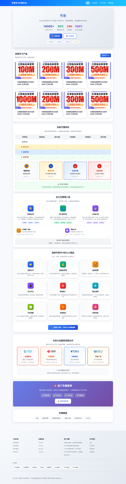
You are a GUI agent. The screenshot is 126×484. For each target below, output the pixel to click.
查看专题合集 (63, 401)
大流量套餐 (26, 467)
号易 (37, 418)
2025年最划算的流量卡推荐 (71, 445)
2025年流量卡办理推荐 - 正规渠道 (73, 452)
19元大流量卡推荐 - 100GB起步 (72, 448)
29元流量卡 (57, 467)
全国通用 (49, 467)
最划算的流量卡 (56, 418)
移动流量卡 (16, 448)
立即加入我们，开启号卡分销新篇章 (63, 327)
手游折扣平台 (78, 418)
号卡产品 (102, 3)
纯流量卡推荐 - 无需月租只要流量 (73, 442)
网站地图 (92, 452)
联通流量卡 (16, 442)
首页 (87, 3)
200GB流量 (75, 467)
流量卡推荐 (45, 418)
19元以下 (40, 442)
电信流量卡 (16, 445)
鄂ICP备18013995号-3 (55, 478)
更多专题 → (67, 455)
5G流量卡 (34, 467)
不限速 (41, 467)
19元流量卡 (17, 467)
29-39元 (40, 448)
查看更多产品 (105, 55)
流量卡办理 (68, 418)
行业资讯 (94, 3)
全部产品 (15, 452)
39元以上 (41, 452)
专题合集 (110, 3)
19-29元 (40, 445)
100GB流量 (66, 467)
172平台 (88, 418)
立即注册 (56, 36)
